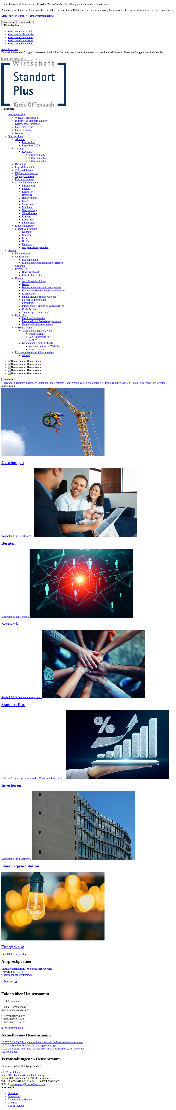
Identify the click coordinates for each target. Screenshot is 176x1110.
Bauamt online (30, 259)
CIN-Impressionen (39, 336)
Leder (25, 238)
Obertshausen (29, 213)
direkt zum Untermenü (20, 40)
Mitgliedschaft (36, 333)
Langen (26, 201)
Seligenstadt (28, 222)
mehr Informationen (12, 1027)
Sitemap (12, 1102)
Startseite (13, 1093)
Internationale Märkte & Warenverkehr (43, 305)
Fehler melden (16, 1105)
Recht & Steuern (31, 309)
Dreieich (26, 188)
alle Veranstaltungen (12, 1072)
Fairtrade (27, 244)
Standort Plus (15, 136)
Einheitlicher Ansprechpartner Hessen (42, 262)
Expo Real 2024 (38, 154)
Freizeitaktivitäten (24, 179)
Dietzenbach (29, 185)
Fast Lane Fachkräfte (33, 318)
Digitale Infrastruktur (26, 173)
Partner (33, 339)
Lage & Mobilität (24, 167)
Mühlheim (27, 207)
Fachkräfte (21, 315)
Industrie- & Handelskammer (31, 120)
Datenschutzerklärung (20, 1099)
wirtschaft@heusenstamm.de (16, 974)
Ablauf (26, 355)
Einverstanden (25, 22)
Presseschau (28, 142)
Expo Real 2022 (38, 160)
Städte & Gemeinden (26, 182)
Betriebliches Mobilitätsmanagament (41, 287)
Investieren (21, 268)
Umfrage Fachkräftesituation (37, 324)
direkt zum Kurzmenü (20, 31)
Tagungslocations (24, 176)
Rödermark (28, 219)
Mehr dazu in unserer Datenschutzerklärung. (27, 15)
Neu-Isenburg (29, 210)
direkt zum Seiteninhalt (20, 43)
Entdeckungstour (24, 225)
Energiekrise (29, 293)
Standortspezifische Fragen (36, 312)
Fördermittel (28, 302)
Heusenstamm (29, 197)
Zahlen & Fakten (24, 170)
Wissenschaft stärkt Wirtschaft (45, 346)
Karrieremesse (36, 349)
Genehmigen (22, 256)
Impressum (14, 1096)
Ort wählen (8, 379)
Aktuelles (20, 139)
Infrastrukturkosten (32, 275)
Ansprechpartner (17, 114)
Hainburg (27, 194)
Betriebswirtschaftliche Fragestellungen (43, 290)
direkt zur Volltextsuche (21, 34)
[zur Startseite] (33, 105)
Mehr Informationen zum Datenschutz (22, 55)
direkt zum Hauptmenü (20, 37)
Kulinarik (27, 231)
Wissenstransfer (23, 327)
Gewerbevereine (24, 126)
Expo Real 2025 (31, 145)
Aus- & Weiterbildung (34, 281)
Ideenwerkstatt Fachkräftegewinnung (42, 321)
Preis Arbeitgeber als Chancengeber (34, 352)
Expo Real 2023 (38, 157)
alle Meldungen (9, 1051)
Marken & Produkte (26, 228)
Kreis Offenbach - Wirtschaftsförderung (22, 1075)
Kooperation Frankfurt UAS (37, 342)
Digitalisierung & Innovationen (39, 296)
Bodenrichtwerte (31, 272)
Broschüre (20, 164)
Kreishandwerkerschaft (27, 123)
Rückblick (27, 151)
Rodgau (26, 216)
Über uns (9, 982)
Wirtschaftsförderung (26, 117)
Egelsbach (27, 191)
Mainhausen (28, 204)
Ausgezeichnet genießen (35, 247)
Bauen (25, 284)
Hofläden (27, 241)
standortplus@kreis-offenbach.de (27, 1084)
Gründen (20, 265)
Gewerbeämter (23, 130)
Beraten (19, 278)
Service (12, 250)
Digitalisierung (23, 253)
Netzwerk (20, 133)
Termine (19, 148)
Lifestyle (26, 234)
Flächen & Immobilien (34, 299)
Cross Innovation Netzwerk (37, 330)
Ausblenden (8, 22)
